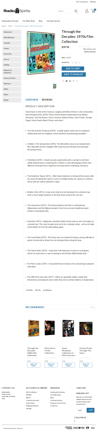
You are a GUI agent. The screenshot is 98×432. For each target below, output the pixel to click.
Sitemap (28, 408)
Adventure (8, 32)
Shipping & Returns (32, 406)
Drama (6, 48)
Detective (7, 54)
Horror (6, 59)
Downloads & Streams (10, 21)
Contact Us (54, 406)
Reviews (47, 99)
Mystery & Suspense (8, 71)
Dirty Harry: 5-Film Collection (50, 350)
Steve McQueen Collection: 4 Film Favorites (68, 351)
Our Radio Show (29, 21)
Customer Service (53, 21)
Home (4, 26)
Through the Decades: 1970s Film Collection (28, 26)
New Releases (9, 37)
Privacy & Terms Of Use (58, 403)
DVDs (10, 26)
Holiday (7, 65)
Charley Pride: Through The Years (85, 350)
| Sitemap (19, 428)
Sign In (28, 397)
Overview (31, 99)
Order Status (30, 403)
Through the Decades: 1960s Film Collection (32, 351)
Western (7, 84)
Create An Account (32, 400)
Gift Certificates (82, 2)
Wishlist (93, 2)
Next (93, 307)
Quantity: (65, 62)
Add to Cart (33, 365)
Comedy (7, 43)
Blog (40, 21)
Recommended (34, 307)
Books (6, 100)
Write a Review (90, 51)
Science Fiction (9, 78)
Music (6, 94)
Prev (91, 307)
